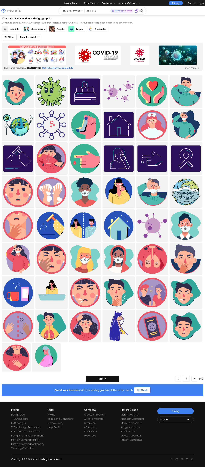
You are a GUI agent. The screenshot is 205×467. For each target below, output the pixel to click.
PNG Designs (18, 423)
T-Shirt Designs (20, 419)
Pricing (51, 414)
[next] (194, 379)
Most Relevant (28, 37)
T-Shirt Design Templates (25, 427)
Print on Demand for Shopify (27, 444)
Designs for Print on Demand (27, 435)
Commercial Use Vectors (25, 431)
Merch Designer (130, 414)
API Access (90, 427)
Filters (11, 37)
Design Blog (18, 414)
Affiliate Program (94, 419)
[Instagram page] (172, 459)
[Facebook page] (177, 459)
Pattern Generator (131, 440)
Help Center (54, 427)
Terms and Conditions (61, 419)
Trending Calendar (22, 448)
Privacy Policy (55, 423)
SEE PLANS (142, 390)
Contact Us (90, 431)
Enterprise (90, 423)
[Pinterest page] (182, 459)
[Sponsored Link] (37, 55)
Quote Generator (131, 435)
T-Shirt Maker (128, 431)
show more (191, 67)
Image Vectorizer (131, 427)
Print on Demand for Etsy (25, 440)
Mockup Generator (132, 423)
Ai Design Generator (132, 419)
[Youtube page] (187, 459)
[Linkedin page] (192, 459)
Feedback (90, 435)
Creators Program (94, 414)
